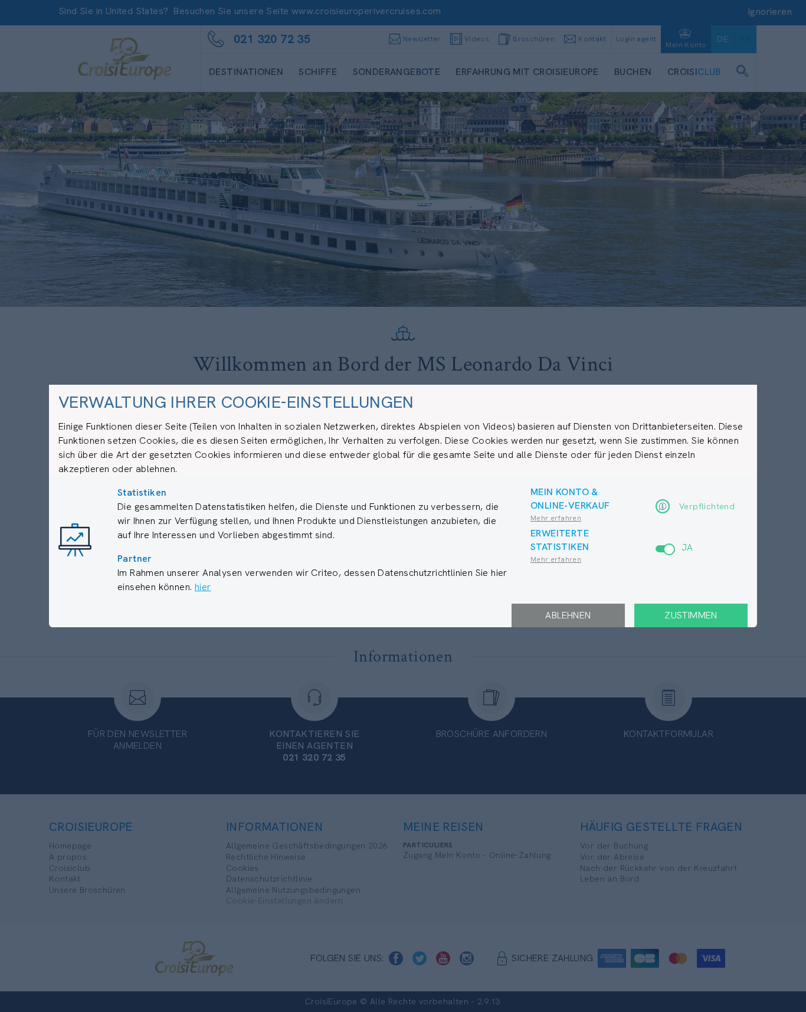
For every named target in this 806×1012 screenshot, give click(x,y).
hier (203, 587)
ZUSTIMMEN (690, 615)
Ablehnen (568, 615)
